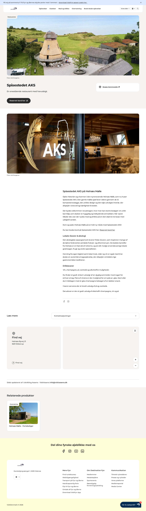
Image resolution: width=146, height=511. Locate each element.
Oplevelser (43, 9)
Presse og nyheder (118, 477)
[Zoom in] (135, 359)
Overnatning (76, 9)
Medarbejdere (92, 477)
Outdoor (52, 9)
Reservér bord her (17, 101)
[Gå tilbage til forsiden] (13, 8)
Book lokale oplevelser (92, 9)
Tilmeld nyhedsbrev (119, 474)
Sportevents (91, 480)
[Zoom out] (135, 365)
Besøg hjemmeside (110, 87)
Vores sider (124, 8)
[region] (101, 348)
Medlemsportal (117, 483)
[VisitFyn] (20, 465)
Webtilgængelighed (70, 477)
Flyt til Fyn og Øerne (70, 486)
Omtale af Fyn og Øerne (72, 489)
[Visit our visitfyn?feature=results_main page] (76, 451)
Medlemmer (92, 474)
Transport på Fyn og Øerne (73, 480)
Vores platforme (117, 480)
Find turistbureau (69, 474)
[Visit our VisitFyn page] (63, 451)
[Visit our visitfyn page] (70, 451)
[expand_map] (135, 330)
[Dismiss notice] (141, 2)
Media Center (116, 486)
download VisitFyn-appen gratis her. (73, 3)
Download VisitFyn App (72, 492)
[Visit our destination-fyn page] (82, 451)
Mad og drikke (63, 9)
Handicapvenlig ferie (71, 483)
